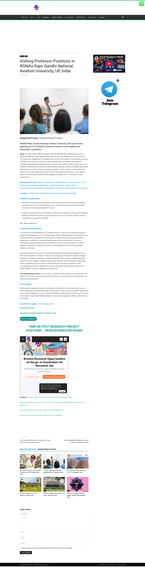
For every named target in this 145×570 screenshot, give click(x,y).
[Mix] (79, 83)
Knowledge (45, 17)
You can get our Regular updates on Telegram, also (38, 313)
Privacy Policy (121, 564)
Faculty (27, 52)
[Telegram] (74, 83)
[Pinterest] (42, 83)
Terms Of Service (111, 564)
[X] (38, 83)
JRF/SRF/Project (81, 17)
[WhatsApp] (47, 83)
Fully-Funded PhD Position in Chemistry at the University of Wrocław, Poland (35, 441)
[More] (83, 83)
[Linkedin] (52, 83)
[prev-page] (21, 501)
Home (21, 52)
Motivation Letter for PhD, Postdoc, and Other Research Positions (49, 397)
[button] (122, 17)
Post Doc (23, 17)
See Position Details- (27, 308)
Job (32, 17)
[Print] (65, 83)
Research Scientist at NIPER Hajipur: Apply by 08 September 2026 (76, 495)
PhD (38, 17)
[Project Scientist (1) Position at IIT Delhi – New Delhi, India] (54, 484)
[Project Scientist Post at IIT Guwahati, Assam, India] (30, 484)
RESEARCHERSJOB (57, 17)
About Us (102, 564)
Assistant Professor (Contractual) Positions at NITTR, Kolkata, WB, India (30, 472)
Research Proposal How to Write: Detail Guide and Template (41, 415)
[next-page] (24, 501)
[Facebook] (33, 83)
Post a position (69, 17)
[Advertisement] (72, 35)
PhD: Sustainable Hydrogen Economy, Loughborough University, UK (76, 441)
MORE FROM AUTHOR (47, 449)
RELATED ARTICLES (28, 449)
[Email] (61, 83)
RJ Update (102, 17)
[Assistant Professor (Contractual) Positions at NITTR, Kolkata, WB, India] (30, 461)
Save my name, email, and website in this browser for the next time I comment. (47, 548)
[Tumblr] (70, 83)
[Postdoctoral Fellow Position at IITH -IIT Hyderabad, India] (77, 461)
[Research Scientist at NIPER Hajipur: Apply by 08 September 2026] (77, 484)
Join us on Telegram (28, 319)
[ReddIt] (56, 83)
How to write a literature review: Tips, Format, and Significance (42, 410)
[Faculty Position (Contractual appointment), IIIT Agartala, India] (54, 461)
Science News (92, 17)
